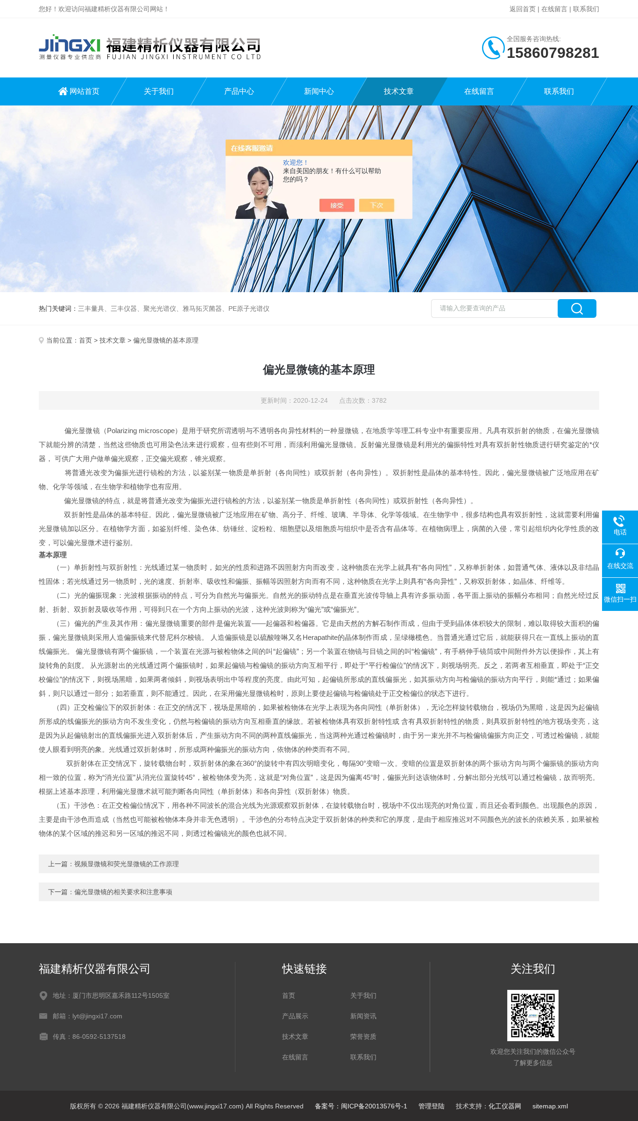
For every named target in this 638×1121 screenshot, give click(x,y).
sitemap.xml (550, 1106)
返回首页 (523, 9)
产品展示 (295, 1016)
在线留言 (554, 9)
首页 (85, 340)
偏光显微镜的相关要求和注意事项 (123, 892)
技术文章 (399, 91)
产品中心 (239, 91)
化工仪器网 (505, 1106)
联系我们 (586, 9)
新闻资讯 (363, 1016)
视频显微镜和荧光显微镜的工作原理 (126, 864)
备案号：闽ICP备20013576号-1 (361, 1106)
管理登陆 (431, 1106)
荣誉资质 (363, 1036)
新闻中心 (319, 91)
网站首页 (84, 91)
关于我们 (159, 91)
